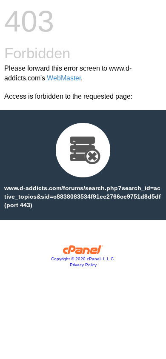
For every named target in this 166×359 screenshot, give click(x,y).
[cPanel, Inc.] (83, 251)
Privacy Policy (83, 264)
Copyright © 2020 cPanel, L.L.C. (83, 258)
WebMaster (64, 78)
